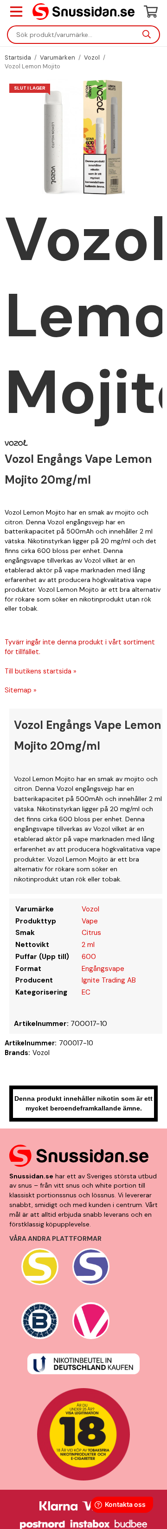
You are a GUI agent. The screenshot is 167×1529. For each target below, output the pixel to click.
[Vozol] (16, 442)
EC (86, 992)
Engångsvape (103, 968)
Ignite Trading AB (109, 980)
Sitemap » (21, 690)
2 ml (88, 944)
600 (89, 956)
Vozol (90, 909)
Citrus (91, 932)
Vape (90, 921)
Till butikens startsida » (41, 671)
